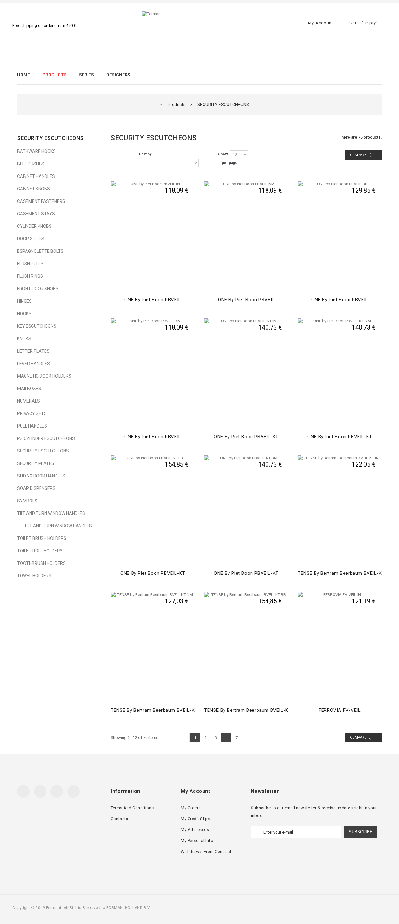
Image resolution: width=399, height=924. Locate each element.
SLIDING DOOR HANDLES (41, 475)
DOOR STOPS (30, 238)
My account (195, 791)
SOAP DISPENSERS (36, 488)
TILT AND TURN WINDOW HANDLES (51, 513)
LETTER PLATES (33, 351)
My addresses (195, 829)
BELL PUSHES (30, 163)
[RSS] (56, 791)
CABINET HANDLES (36, 176)
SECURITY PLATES (35, 463)
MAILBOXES (29, 388)
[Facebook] (23, 791)
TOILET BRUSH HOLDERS (41, 538)
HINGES (24, 301)
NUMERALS (28, 400)
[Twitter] (40, 791)
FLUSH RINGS (30, 276)
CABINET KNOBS (33, 188)
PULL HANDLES (32, 425)
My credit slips (195, 818)
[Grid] (115, 155)
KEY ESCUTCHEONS (36, 326)
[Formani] (199, 30)
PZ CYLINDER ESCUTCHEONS (46, 438)
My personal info (197, 840)
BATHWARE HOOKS (36, 151)
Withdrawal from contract (206, 851)
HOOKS (24, 313)
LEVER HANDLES (33, 363)
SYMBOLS (27, 500)
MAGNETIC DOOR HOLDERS (44, 376)
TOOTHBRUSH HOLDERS (41, 563)
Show (223, 154)
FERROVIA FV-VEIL (340, 710)
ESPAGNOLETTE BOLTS (40, 251)
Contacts (119, 818)
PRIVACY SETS (32, 413)
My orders (191, 807)
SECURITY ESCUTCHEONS (43, 450)
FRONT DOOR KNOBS (38, 288)
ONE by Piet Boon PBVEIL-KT (246, 436)
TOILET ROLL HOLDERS (40, 550)
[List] (126, 155)
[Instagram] (73, 791)
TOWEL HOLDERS (34, 575)
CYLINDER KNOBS (34, 226)
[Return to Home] (152, 104)
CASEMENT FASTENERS (41, 201)
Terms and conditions (132, 807)
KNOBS (24, 338)
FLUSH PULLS (30, 263)
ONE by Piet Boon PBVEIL (152, 299)
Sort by (145, 154)
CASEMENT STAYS (36, 213)
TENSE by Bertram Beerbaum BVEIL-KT (341, 573)
